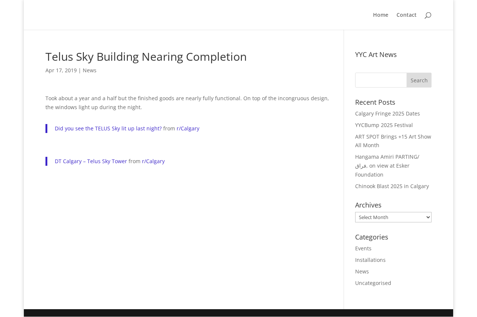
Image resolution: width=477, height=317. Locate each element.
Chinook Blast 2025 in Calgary (392, 186)
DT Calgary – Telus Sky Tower (91, 161)
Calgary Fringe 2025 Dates (387, 113)
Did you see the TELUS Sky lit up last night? (108, 128)
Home (380, 15)
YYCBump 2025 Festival (384, 125)
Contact (407, 15)
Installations (370, 259)
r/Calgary (188, 128)
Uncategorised (373, 282)
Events (363, 248)
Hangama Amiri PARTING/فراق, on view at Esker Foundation (387, 165)
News (90, 70)
